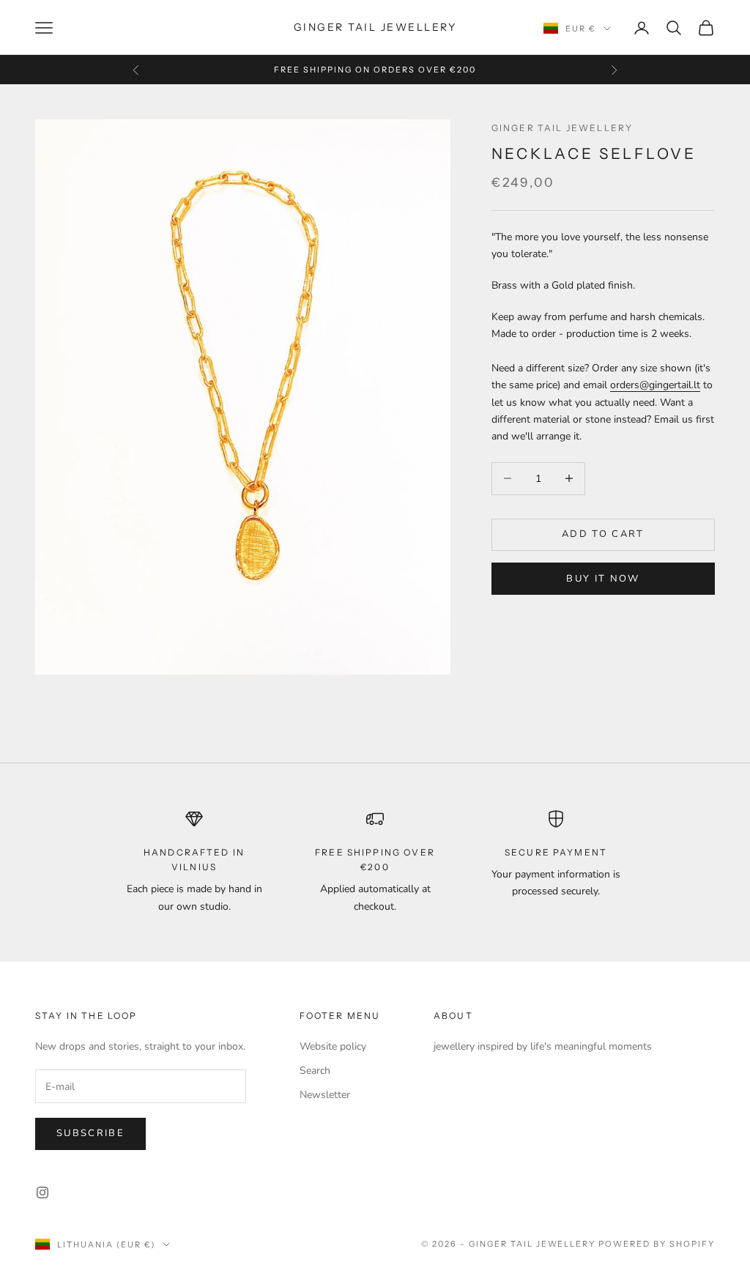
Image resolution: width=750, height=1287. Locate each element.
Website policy (333, 1046)
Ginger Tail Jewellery (562, 127)
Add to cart (603, 534)
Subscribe (90, 1133)
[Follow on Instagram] (42, 1192)
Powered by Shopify (656, 1244)
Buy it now (602, 578)
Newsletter (325, 1095)
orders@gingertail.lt (655, 385)
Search (315, 1071)
